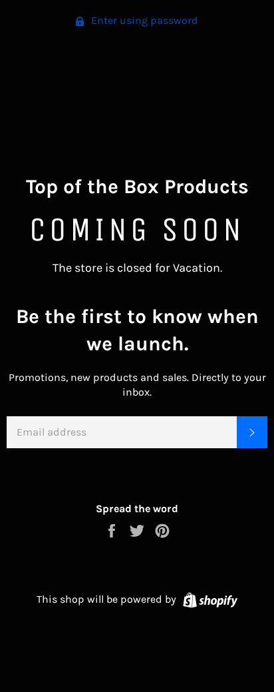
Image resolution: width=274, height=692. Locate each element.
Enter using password (143, 20)
